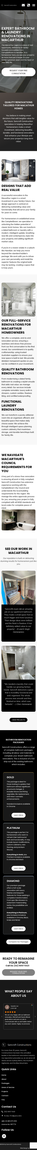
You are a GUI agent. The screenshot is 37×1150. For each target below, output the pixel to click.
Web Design (24, 1148)
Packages (5, 1083)
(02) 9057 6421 (21, 965)
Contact (5, 1096)
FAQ (3, 1100)
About (4, 1079)
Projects (5, 1091)
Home (4, 1075)
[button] (33, 5)
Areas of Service (8, 1087)
